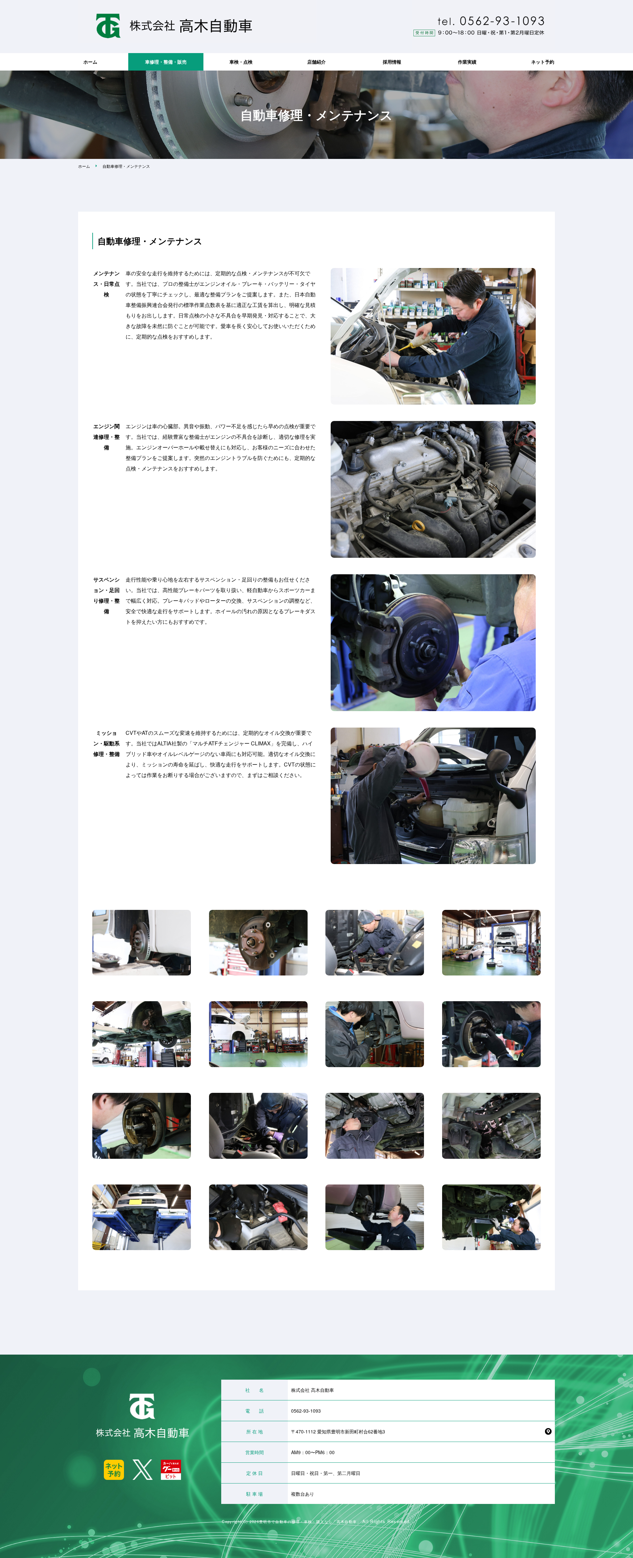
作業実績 (467, 61)
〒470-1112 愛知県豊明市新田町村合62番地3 (338, 1431)
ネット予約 (542, 61)
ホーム (90, 61)
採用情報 (392, 61)
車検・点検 (241, 61)
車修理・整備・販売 (166, 61)
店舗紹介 (316, 61)
